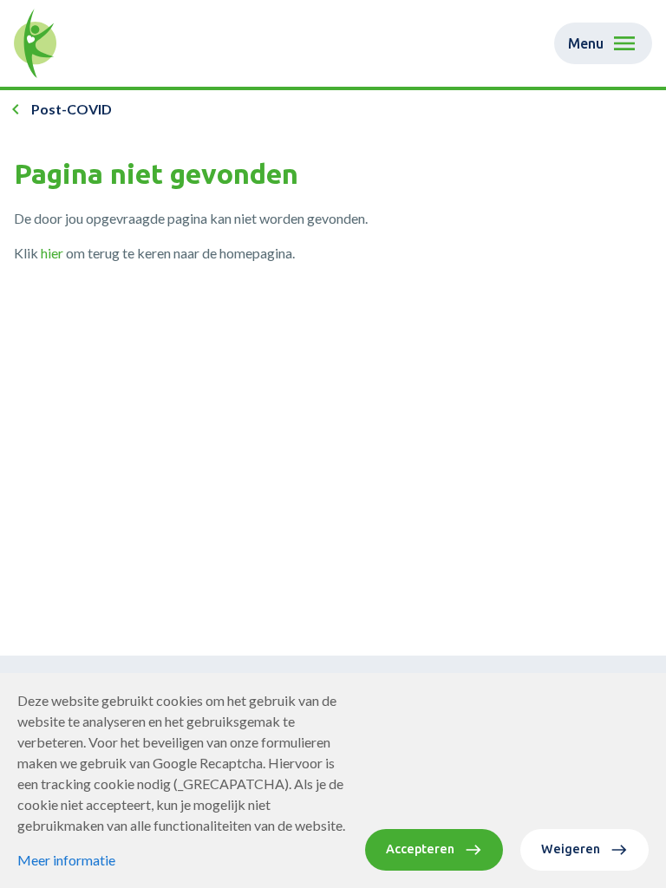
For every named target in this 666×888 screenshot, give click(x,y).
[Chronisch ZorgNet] (35, 43)
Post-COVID (71, 109)
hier (52, 253)
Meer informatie (66, 860)
